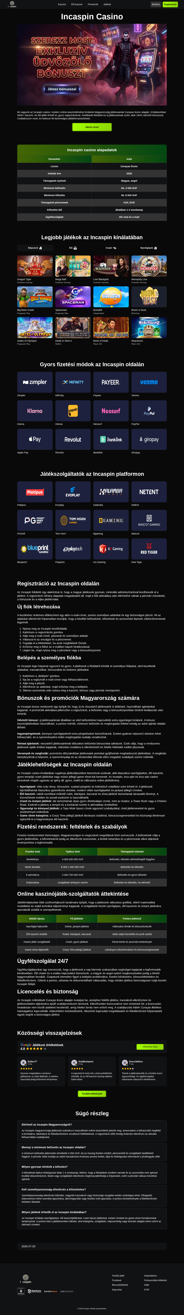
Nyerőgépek (146, 248)
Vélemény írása (150, 1047)
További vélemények (92, 1094)
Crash (109, 248)
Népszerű (33, 248)
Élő (71, 248)
